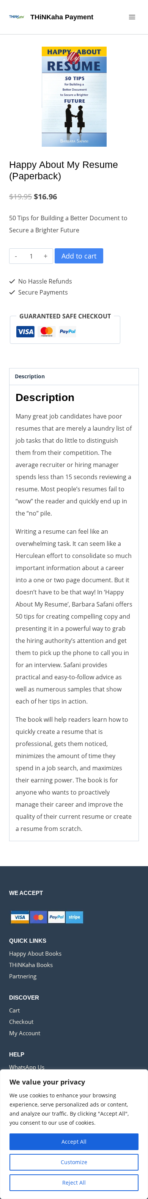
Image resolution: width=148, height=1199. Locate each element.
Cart (14, 1010)
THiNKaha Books (31, 965)
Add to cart (78, 255)
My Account (24, 1033)
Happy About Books (35, 953)
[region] (74, 1134)
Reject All (74, 1182)
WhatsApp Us (26, 1067)
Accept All (74, 1141)
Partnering (22, 976)
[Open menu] (132, 17)
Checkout (21, 1021)
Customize (74, 1162)
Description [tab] (30, 376)
